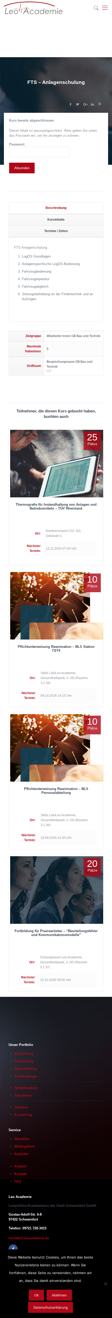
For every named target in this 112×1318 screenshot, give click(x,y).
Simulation (23, 1095)
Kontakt (20, 1174)
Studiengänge (25, 1076)
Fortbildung (23, 1061)
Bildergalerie (24, 1146)
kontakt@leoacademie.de (29, 1238)
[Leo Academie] (33, 7)
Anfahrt (20, 1166)
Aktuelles (21, 1139)
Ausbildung (23, 1054)
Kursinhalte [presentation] (56, 219)
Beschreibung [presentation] (56, 208)
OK (36, 1295)
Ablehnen (59, 1295)
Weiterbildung (25, 1069)
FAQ (17, 1181)
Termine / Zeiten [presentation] (56, 231)
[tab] (56, 208)
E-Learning (23, 1115)
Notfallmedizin (26, 1088)
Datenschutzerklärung (50, 1307)
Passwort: (17, 144)
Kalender (21, 1154)
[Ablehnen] (105, 1283)
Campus (21, 1107)
